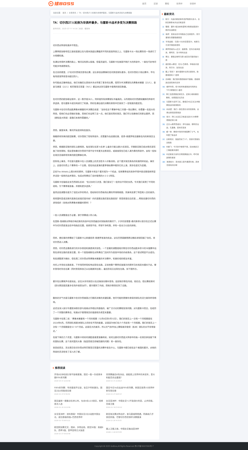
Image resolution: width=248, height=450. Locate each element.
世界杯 (179, 3)
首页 (144, 3)
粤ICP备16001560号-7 (144, 446)
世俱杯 (193, 3)
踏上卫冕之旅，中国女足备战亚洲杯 (122, 428)
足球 (156, 3)
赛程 (167, 3)
